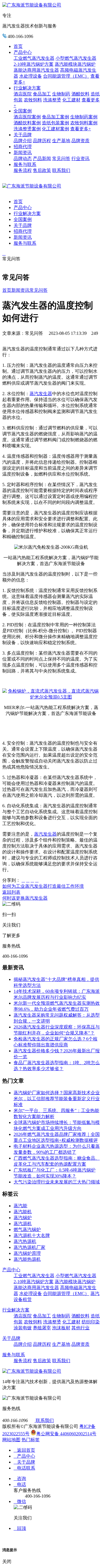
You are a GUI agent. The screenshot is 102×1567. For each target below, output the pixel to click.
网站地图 (11, 1439)
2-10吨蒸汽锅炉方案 (34, 64)
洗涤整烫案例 (27, 128)
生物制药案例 (83, 116)
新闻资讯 (23, 152)
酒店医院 (23, 93)
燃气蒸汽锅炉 (27, 1229)
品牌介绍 (23, 140)
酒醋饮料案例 (27, 122)
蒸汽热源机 (25, 1241)
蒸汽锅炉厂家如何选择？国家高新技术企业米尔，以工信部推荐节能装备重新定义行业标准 (57, 1098)
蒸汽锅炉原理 (27, 1253)
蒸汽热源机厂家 (29, 1247)
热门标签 (31, 1439)
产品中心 (23, 52)
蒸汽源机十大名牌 (32, 1235)
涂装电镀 (23, 1327)
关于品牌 (23, 134)
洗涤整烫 (52, 99)
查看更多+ (80, 128)
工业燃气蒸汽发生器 (34, 58)
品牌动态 (23, 158)
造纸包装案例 (55, 122)
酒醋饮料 (80, 93)
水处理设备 (30, 76)
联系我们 (61, 170)
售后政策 (42, 170)
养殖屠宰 (42, 1327)
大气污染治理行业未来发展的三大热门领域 (57, 1181)
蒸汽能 (20, 1205)
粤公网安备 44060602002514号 (66, 1433)
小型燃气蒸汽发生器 (76, 58)
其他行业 (80, 1327)
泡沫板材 (61, 1327)
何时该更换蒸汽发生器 (25, 898)
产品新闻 (42, 158)
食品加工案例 (55, 116)
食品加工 (42, 93)
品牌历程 (42, 140)
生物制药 (61, 93)
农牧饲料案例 (83, 122)
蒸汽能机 (23, 1211)
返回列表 (11, 892)
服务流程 (23, 170)
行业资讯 (80, 158)
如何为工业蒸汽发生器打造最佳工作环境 (43, 886)
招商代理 (23, 146)
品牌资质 (80, 140)
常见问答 (61, 158)
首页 (18, 46)
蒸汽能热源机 (27, 1259)
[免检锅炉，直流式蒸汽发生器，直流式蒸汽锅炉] (51, 697)
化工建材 (71, 99)
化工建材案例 (55, 128)
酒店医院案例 (27, 116)
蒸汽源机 (23, 1223)
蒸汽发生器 (40, 393)
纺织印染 (91, 1321)
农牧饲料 (33, 99)
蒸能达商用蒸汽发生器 (36, 70)
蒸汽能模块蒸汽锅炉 (75, 64)
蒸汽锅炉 (23, 1217)
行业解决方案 (27, 88)
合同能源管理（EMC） (66, 76)
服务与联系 (25, 164)
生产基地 (61, 140)
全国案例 (23, 110)
